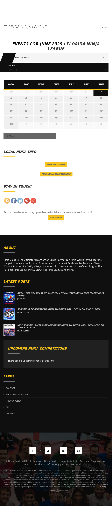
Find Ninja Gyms (56, 164)
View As (10, 65)
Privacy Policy (13, 400)
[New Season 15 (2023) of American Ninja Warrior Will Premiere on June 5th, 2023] (9, 330)
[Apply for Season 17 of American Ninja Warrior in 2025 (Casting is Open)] (9, 298)
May (10, 136)
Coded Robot (51, 490)
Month (13, 69)
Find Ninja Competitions (56, 174)
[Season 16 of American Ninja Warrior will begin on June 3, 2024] (9, 314)
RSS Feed (10, 413)
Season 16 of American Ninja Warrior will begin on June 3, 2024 (58, 309)
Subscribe (56, 218)
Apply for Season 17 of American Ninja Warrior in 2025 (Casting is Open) (60, 294)
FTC (7, 407)
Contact (10, 388)
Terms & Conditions (17, 394)
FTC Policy (102, 486)
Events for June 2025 (37, 44)
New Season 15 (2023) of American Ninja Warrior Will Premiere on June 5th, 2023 (60, 326)
